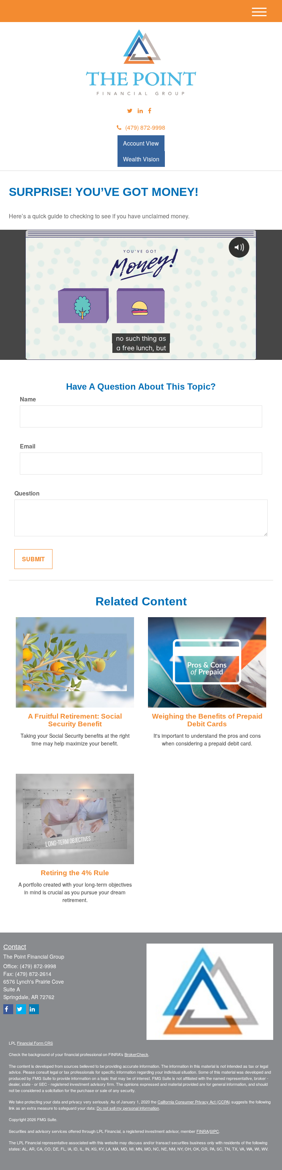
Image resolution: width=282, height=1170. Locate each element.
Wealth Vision (141, 159)
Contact (14, 947)
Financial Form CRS (35, 1043)
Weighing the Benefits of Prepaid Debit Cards (207, 720)
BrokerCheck (136, 1054)
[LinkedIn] (140, 111)
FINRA (202, 1131)
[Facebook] (149, 111)
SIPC (214, 1131)
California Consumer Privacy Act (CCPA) (194, 1102)
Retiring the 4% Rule (75, 873)
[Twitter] (130, 111)
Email (27, 446)
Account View (141, 143)
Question (27, 493)
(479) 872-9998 (145, 127)
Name (28, 399)
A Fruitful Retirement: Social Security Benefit (75, 720)
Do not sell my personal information (128, 1108)
